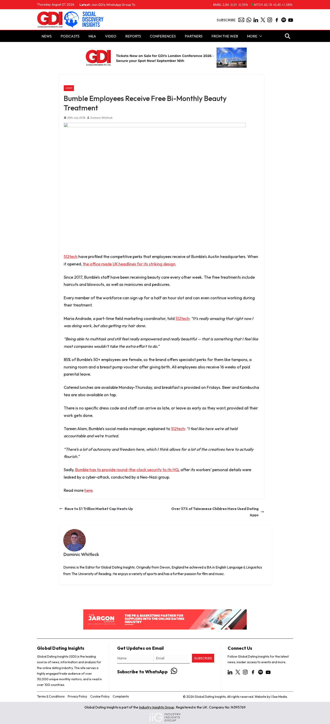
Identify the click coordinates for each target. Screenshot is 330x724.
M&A (92, 36)
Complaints (121, 696)
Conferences (163, 36)
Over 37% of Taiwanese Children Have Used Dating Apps (215, 511)
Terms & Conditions (51, 696)
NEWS (47, 36)
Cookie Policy (100, 696)
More (252, 36)
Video (110, 36)
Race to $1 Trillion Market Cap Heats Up (99, 508)
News (69, 88)
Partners (193, 36)
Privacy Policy (77, 696)
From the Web (224, 36)
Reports (133, 36)
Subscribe (226, 20)
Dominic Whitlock (101, 117)
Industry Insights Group (156, 707)
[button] (259, 36)
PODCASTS (70, 36)
